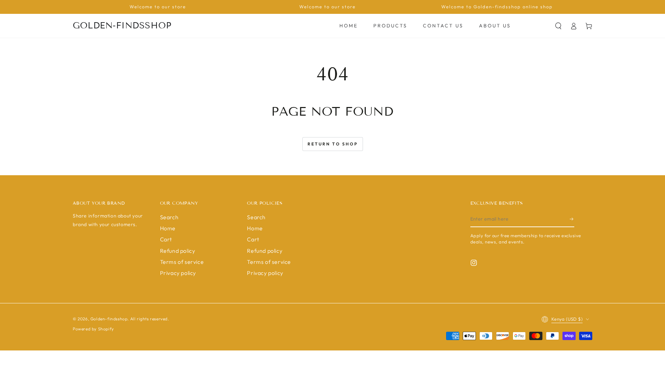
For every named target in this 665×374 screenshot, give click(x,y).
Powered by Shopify (93, 328)
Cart (166, 239)
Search (169, 217)
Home (168, 228)
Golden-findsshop (109, 318)
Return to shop (333, 143)
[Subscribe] (572, 219)
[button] (558, 26)
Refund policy (177, 250)
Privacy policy (178, 272)
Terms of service (182, 261)
